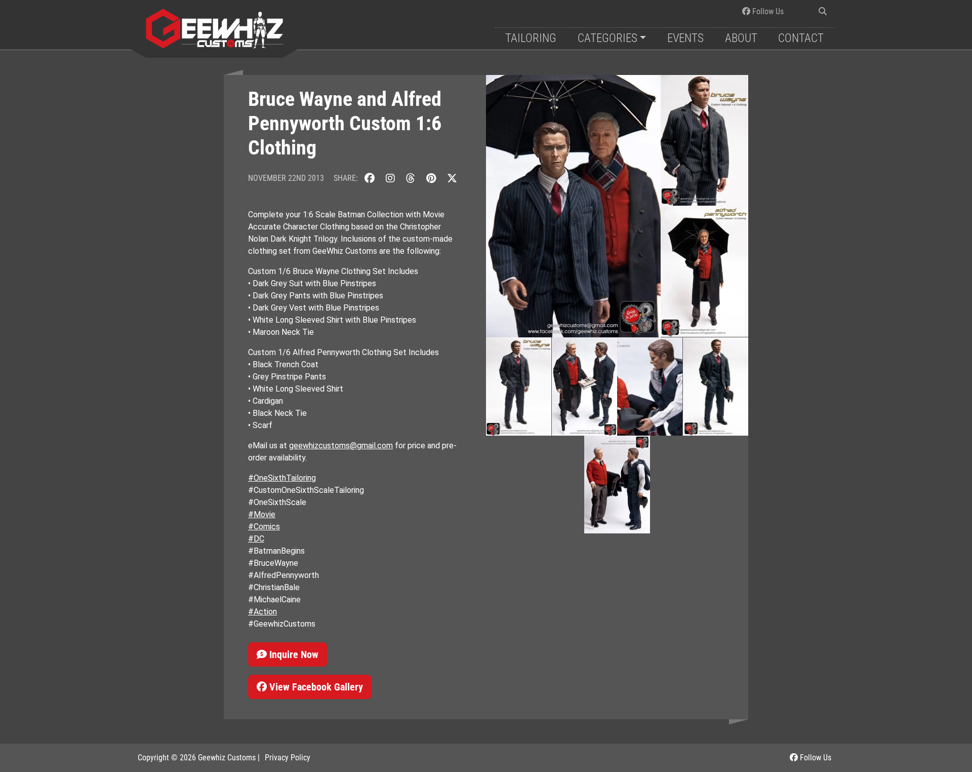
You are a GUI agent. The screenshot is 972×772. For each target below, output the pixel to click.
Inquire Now (292, 654)
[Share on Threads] (410, 178)
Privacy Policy (287, 757)
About (741, 38)
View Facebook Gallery (315, 687)
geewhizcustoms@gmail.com (341, 445)
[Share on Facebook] (369, 178)
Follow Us (767, 11)
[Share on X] (452, 178)
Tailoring (530, 38)
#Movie (261, 514)
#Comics (264, 526)
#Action (262, 611)
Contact (801, 38)
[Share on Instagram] (390, 178)
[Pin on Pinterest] (431, 178)
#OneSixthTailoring (282, 478)
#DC (256, 539)
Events (685, 38)
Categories (607, 38)
